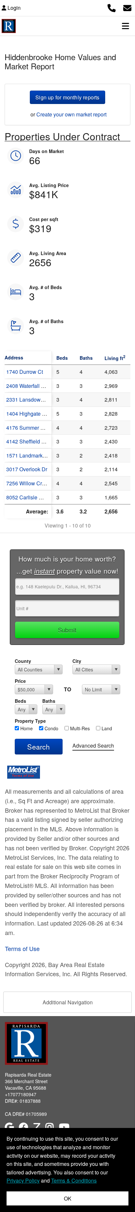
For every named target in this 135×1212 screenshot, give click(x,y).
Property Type (30, 721)
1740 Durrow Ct (24, 371)
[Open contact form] (127, 7)
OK (67, 1198)
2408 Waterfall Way (28, 386)
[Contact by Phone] (111, 7)
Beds (20, 701)
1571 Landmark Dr (27, 455)
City (76, 661)
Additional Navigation (68, 1002)
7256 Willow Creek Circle (36, 483)
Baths (48, 701)
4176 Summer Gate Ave (34, 427)
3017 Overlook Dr (26, 469)
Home (26, 728)
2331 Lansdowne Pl (29, 399)
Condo (50, 728)
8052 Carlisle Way (27, 497)
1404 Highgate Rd (27, 413)
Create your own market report (71, 114)
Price (20, 681)
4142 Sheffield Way (28, 441)
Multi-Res (79, 728)
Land (106, 728)
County (23, 661)
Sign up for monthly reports (67, 97)
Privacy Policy (23, 1180)
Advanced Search (93, 745)
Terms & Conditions (74, 1180)
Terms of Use (22, 948)
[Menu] (125, 26)
